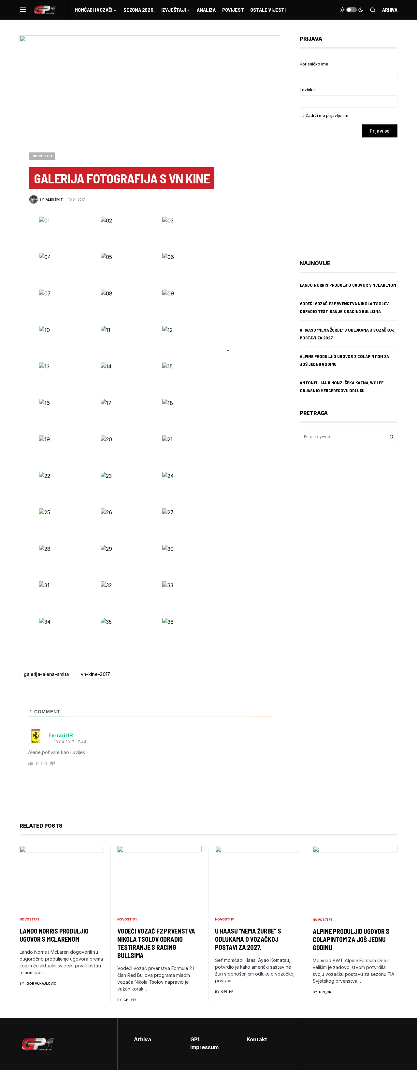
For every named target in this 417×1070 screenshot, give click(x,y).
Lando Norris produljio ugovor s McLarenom (348, 285)
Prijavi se (380, 131)
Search (391, 437)
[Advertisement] (352, 194)
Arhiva (389, 10)
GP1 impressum (204, 1043)
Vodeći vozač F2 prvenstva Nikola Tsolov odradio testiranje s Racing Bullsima (156, 943)
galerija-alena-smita (46, 674)
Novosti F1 (42, 156)
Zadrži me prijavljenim (327, 115)
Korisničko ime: (314, 64)
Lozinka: (308, 89)
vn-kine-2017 (95, 674)
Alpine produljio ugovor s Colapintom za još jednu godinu (351, 939)
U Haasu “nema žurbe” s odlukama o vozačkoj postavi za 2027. (248, 939)
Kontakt (257, 1039)
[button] (23, 10)
